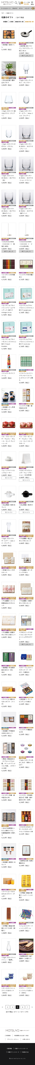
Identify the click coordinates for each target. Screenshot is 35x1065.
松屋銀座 (9, 1048)
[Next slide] (33, 8)
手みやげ (14, 8)
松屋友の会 (25, 1052)
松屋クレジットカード (21, 1048)
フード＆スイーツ (5, 8)
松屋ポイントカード (13, 1052)
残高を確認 (26, 4)
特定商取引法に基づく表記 (21, 1035)
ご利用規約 (8, 1035)
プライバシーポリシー (13, 1039)
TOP (2, 13)
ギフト (21, 8)
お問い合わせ (26, 1039)
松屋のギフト (10, 13)
